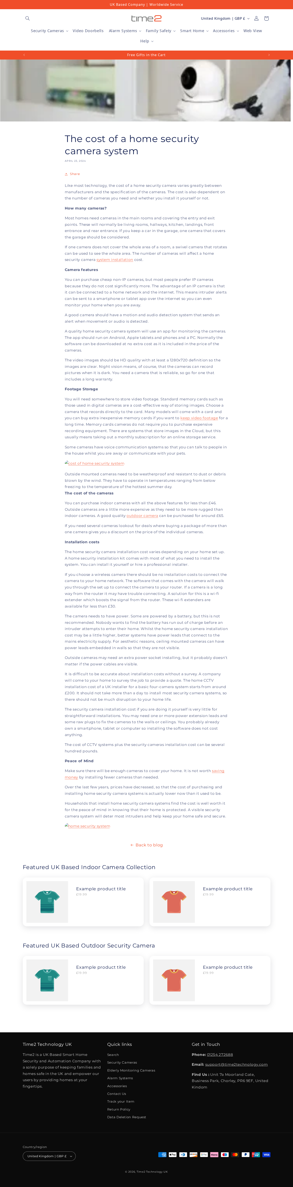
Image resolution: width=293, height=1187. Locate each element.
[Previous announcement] (24, 55)
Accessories (117, 1086)
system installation (115, 259)
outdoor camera (142, 515)
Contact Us (116, 1094)
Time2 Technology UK (152, 1171)
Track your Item (120, 1101)
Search (113, 1055)
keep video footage (199, 418)
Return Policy (118, 1109)
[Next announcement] (269, 55)
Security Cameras (122, 1062)
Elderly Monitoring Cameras (131, 1070)
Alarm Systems (120, 1078)
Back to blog (149, 845)
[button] (28, 18)
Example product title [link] (101, 888)
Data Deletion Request (126, 1117)
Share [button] (75, 174)
